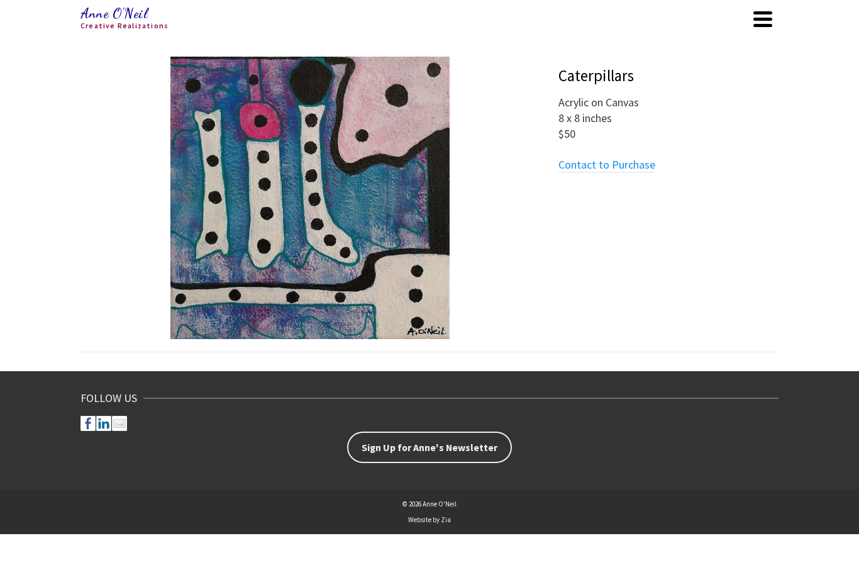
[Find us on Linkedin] (103, 423)
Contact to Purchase (606, 164)
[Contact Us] (119, 423)
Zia (446, 519)
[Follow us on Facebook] (88, 423)
